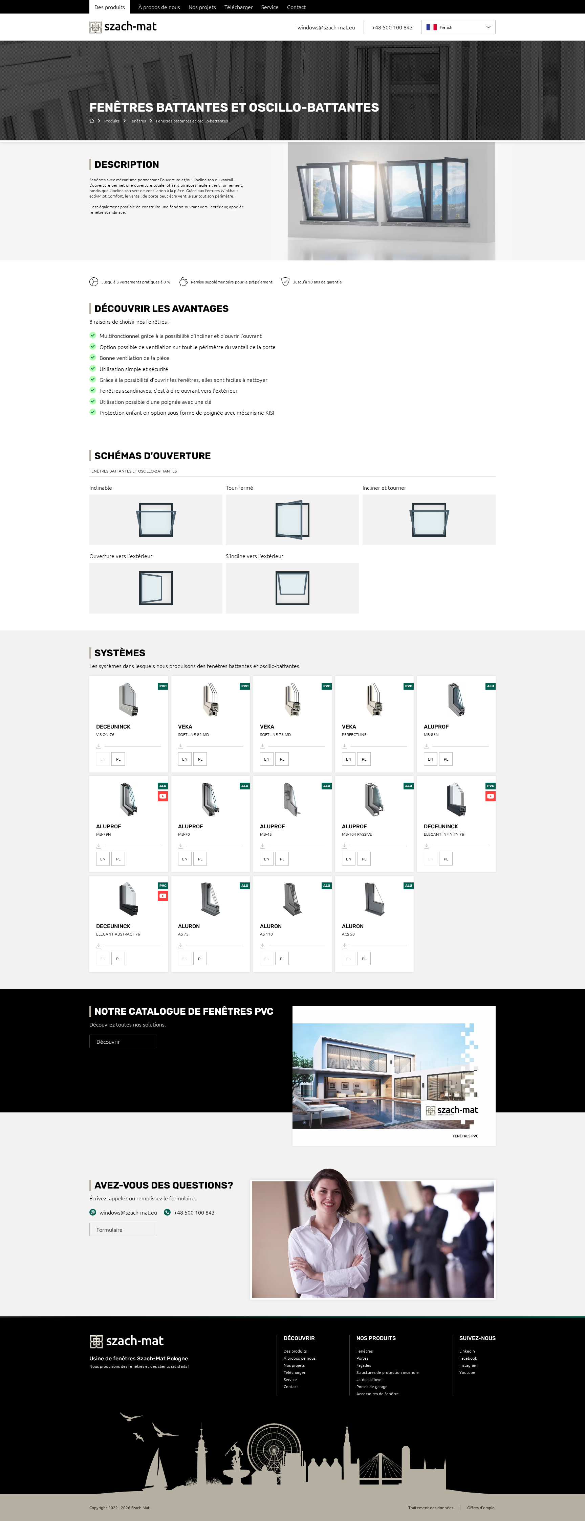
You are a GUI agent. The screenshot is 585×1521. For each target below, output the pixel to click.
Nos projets (202, 6)
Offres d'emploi (481, 1507)
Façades (363, 1365)
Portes (362, 1358)
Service (270, 6)
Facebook (468, 1358)
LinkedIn (467, 1351)
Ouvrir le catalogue (394, 1092)
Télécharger (238, 6)
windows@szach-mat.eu (326, 27)
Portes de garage (372, 1386)
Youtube (467, 1372)
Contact (296, 6)
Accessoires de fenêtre (377, 1393)
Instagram (468, 1365)
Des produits (295, 1351)
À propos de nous (159, 6)
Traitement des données (430, 1507)
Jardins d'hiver (369, 1379)
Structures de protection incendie (387, 1372)
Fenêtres (364, 1351)
